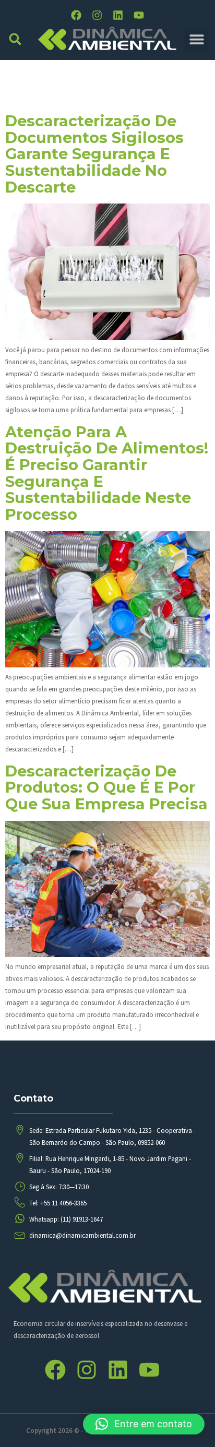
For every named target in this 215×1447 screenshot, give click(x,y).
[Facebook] (76, 15)
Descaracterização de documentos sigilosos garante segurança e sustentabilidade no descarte (94, 154)
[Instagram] (97, 15)
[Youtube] (139, 15)
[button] (15, 39)
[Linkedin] (118, 15)
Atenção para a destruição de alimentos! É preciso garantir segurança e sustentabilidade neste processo (106, 473)
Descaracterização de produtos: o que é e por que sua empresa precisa (106, 787)
